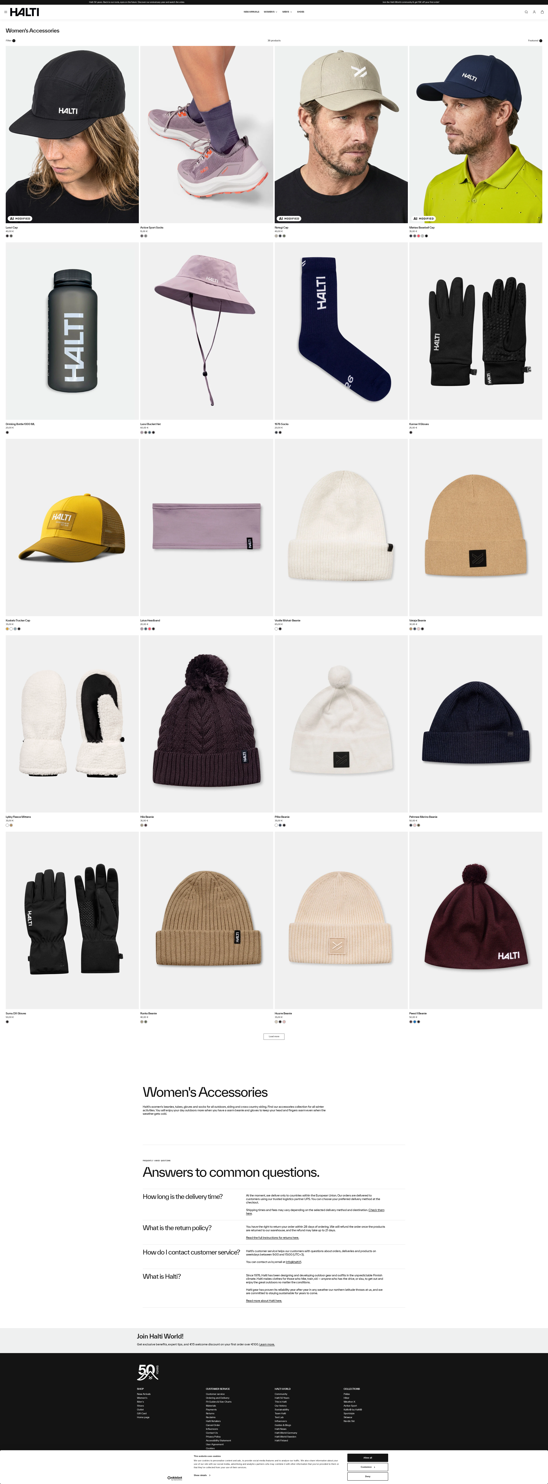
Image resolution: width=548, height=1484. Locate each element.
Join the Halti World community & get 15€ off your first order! (411, 2)
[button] (5, 12)
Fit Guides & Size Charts (218, 1402)
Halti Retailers (213, 1421)
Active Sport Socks (151, 227)
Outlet (140, 1410)
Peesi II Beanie (418, 1013)
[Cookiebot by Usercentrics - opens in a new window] (174, 1478)
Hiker (346, 1398)
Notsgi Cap (281, 227)
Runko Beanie (148, 1013)
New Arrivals (144, 1394)
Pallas (347, 1394)
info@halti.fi (293, 1262)
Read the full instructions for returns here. (272, 1237)
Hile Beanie (147, 817)
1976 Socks (282, 424)
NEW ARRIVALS (251, 12)
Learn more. (267, 1344)
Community (281, 1394)
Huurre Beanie (283, 1013)
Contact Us (212, 1433)
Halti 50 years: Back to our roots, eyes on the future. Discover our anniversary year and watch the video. (137, 2)
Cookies (210, 1448)
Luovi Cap (12, 227)
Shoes (140, 1406)
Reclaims (210, 1417)
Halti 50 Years (282, 1398)
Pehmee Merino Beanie (423, 817)
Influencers (212, 1429)
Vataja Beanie (417, 620)
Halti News (280, 1429)
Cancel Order (213, 1425)
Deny (367, 1476)
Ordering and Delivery (217, 1398)
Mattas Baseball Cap (422, 227)
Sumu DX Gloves (16, 1013)
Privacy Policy (213, 1437)
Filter (9, 41)
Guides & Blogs (283, 1425)
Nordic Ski (349, 1421)
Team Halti (280, 1413)
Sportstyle (349, 1413)
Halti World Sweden (285, 1437)
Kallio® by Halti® (353, 1410)
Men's (140, 1402)
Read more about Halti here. (264, 1300)
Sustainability (282, 1410)
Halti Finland (281, 1441)
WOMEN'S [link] (269, 12)
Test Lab (279, 1417)
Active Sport (350, 1406)
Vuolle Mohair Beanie (287, 620)
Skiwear (348, 1417)
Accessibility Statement (218, 1441)
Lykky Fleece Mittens (18, 817)
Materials (211, 1406)
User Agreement (215, 1444)
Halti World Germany (286, 1433)
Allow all (367, 1457)
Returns (210, 1413)
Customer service (215, 1394)
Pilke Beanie (282, 817)
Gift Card (142, 1413)
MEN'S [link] (285, 12)
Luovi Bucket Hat (150, 424)
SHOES (300, 12)
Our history (280, 1406)
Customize (366, 1467)
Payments (211, 1410)
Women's (142, 1398)
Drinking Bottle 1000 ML (20, 424)
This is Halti (281, 1402)
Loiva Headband (150, 620)
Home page (143, 1417)
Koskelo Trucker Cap (18, 620)
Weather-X (349, 1402)
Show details (200, 1475)
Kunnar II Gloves (419, 424)
